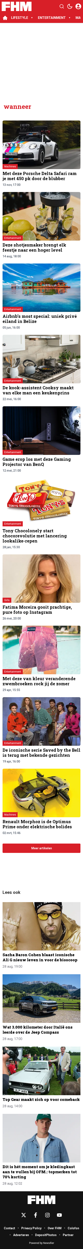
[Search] (61, 6)
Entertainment (12, 238)
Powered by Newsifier (41, 1243)
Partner (68, 1235)
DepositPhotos (46, 1235)
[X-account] (23, 1215)
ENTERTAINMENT (52, 18)
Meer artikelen (41, 848)
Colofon (73, 1228)
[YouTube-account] (59, 1215)
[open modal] (78, 6)
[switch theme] (70, 6)
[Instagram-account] (47, 1215)
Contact (9, 1228)
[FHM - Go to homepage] (41, 1200)
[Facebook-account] (35, 1215)
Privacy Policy (31, 1228)
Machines (10, 166)
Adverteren (21, 1235)
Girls (7, 600)
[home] (5, 17)
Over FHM (55, 1228)
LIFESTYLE (19, 18)
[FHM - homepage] (16, 6)
